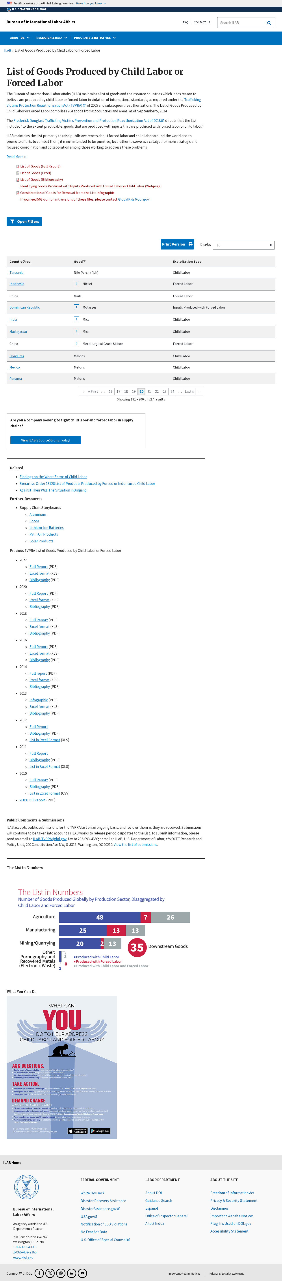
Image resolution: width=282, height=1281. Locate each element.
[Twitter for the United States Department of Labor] (50, 1273)
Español (151, 1208)
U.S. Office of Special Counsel (104, 1239)
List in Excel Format (45, 740)
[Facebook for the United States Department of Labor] (39, 1273)
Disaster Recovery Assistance (103, 1200)
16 (110, 391)
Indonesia (16, 284)
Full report (38, 673)
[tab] (141, 220)
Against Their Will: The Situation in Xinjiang (53, 490)
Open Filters (28, 221)
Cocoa (34, 521)
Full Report (39, 566)
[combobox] (244, 245)
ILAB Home (12, 1162)
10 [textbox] (218, 245)
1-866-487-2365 (25, 1252)
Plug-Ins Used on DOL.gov (230, 1223)
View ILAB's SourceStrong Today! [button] (45, 440)
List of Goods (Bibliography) (41, 179)
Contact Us (202, 22)
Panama (15, 378)
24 (172, 391)
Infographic (39, 700)
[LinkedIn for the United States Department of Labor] (71, 1273)
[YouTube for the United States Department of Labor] (82, 1273)
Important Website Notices (232, 1216)
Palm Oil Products (44, 534)
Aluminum (38, 514)
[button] (18, 166)
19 (133, 391)
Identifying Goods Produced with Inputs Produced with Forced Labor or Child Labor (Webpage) (90, 186)
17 (118, 391)
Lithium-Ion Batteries (47, 527)
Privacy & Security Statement (234, 1200)
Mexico (14, 367)
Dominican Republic (24, 307)
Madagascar (18, 331)
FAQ (185, 22)
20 (141, 391)
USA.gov (87, 1216)
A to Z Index (154, 1223)
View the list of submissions (135, 844)
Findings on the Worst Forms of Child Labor (53, 477)
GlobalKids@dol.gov (133, 199)
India (13, 319)
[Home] (26, 1186)
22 (157, 391)
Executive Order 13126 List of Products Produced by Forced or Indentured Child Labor (87, 483)
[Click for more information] (78, 285)
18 (126, 391)
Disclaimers (219, 1208)
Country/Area (20, 261)
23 (164, 391)
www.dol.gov (23, 1257)
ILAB (7, 50)
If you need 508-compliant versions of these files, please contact (69, 199)
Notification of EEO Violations (104, 1224)
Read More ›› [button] (16, 156)
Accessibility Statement (229, 1231)
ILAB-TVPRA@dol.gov (50, 838)
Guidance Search (158, 1200)
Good (80, 261)
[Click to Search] (269, 23)
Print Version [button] (173, 244)
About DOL (154, 1192)
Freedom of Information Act (232, 1192)
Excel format (40, 573)
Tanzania (16, 272)
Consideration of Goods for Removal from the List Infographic (67, 192)
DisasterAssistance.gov (99, 1208)
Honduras (16, 356)
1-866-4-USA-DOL (25, 1247)
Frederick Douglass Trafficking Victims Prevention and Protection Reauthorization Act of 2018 (87, 120)
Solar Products (41, 541)
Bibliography (40, 580)
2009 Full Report (33, 800)
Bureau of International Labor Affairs (41, 21)
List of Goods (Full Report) (40, 166)
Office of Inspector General (166, 1216)
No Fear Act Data (94, 1231)
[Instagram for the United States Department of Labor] (60, 1273)
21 (149, 391)
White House (91, 1193)
